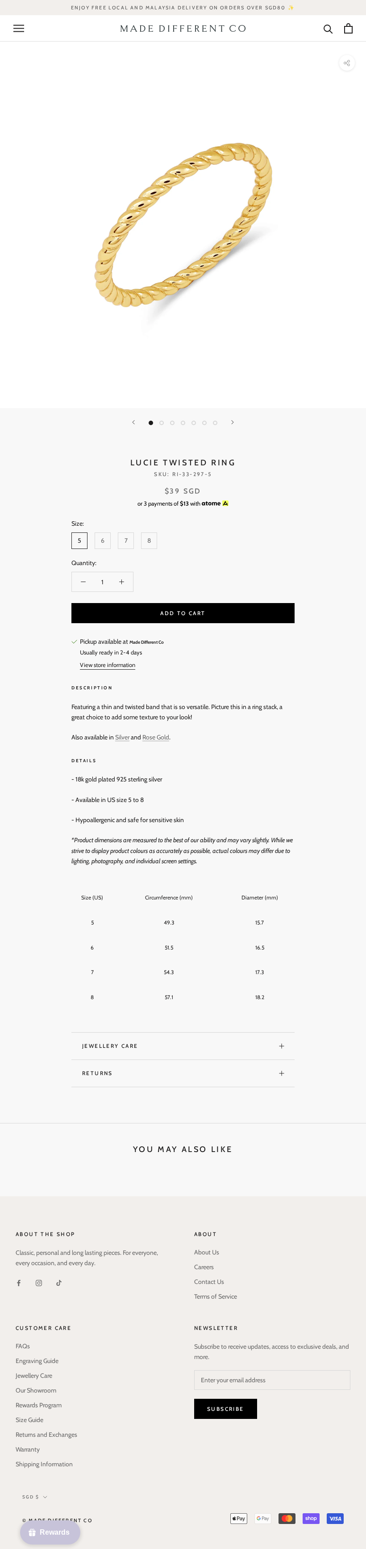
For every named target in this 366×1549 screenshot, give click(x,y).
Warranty (28, 1449)
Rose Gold (155, 737)
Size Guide (29, 1420)
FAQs (23, 1346)
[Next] (232, 422)
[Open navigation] (18, 28)
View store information (107, 664)
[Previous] (133, 422)
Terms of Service (215, 1296)
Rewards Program (39, 1405)
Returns (97, 1073)
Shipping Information (44, 1464)
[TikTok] (59, 1282)
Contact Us (209, 1282)
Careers (204, 1267)
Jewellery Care (110, 1046)
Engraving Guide (37, 1361)
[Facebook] (19, 1282)
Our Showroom (36, 1390)
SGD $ (30, 1497)
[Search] (328, 28)
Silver (122, 737)
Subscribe (225, 1408)
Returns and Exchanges (46, 1435)
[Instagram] (39, 1282)
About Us (206, 1252)
